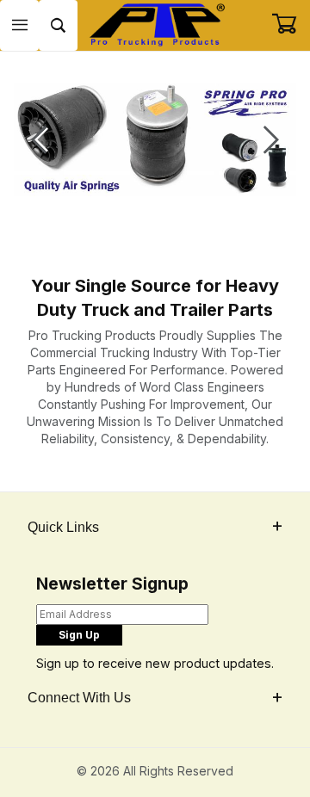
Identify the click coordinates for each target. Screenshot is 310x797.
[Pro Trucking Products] (155, 23)
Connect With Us (79, 697)
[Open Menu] (19, 25)
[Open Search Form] (58, 25)
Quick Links (63, 527)
